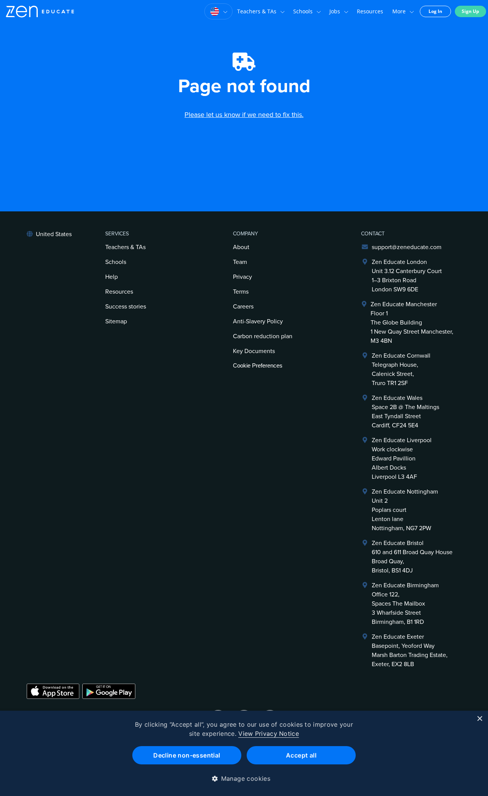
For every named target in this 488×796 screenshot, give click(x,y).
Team (240, 262)
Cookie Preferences (258, 365)
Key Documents (254, 351)
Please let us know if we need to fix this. (244, 114)
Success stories (125, 306)
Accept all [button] (301, 755)
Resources (370, 11)
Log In (435, 11)
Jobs (334, 11)
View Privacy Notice (268, 733)
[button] (244, 778)
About (241, 247)
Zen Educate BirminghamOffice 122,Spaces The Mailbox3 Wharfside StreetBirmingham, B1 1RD (405, 604)
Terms (241, 292)
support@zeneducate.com (406, 247)
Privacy (242, 277)
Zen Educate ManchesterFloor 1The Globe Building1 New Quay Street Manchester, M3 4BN (412, 322)
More (399, 11)
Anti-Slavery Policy (258, 321)
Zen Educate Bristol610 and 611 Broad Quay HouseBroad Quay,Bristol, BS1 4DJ (412, 556)
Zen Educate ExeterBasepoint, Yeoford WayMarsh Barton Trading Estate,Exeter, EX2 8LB (410, 650)
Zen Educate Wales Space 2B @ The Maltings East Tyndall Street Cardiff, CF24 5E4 (405, 411)
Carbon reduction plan (262, 336)
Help (111, 277)
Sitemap (116, 321)
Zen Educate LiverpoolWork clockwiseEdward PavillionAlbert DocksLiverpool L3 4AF (402, 458)
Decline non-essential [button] (186, 755)
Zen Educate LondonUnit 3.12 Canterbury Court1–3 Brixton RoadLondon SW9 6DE (407, 275)
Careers (243, 306)
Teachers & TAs (256, 11)
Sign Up (470, 11)
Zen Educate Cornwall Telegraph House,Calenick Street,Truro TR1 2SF (401, 369)
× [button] (479, 719)
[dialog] (244, 753)
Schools (303, 11)
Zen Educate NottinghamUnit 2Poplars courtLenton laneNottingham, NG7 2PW (405, 510)
